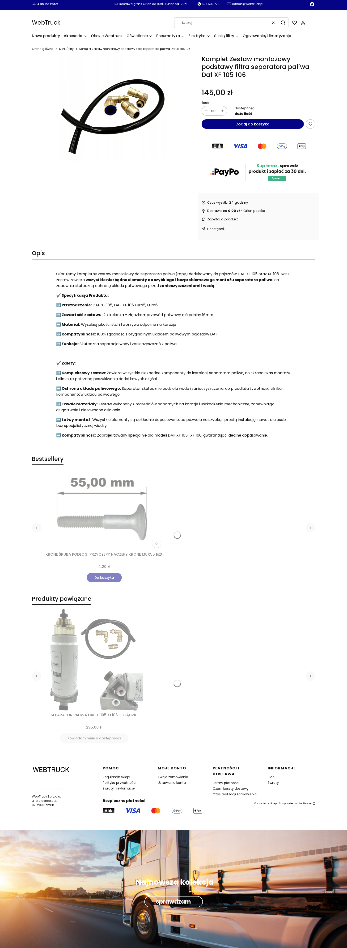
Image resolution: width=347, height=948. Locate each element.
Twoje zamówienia (173, 777)
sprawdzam (173, 901)
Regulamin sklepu (117, 777)
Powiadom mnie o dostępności (94, 738)
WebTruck (46, 22)
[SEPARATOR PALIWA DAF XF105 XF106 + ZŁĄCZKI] (94, 660)
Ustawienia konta (172, 782)
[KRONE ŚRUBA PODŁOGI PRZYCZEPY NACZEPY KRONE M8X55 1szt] (104, 511)
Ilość (205, 103)
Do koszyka (104, 577)
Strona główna (42, 49)
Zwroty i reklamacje (119, 788)
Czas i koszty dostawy (231, 788)
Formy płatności (226, 783)
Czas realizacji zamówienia (235, 794)
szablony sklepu (267, 803)
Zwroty (273, 782)
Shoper (307, 803)
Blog (271, 777)
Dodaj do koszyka (253, 124)
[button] (283, 23)
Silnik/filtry (66, 49)
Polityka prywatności (119, 782)
